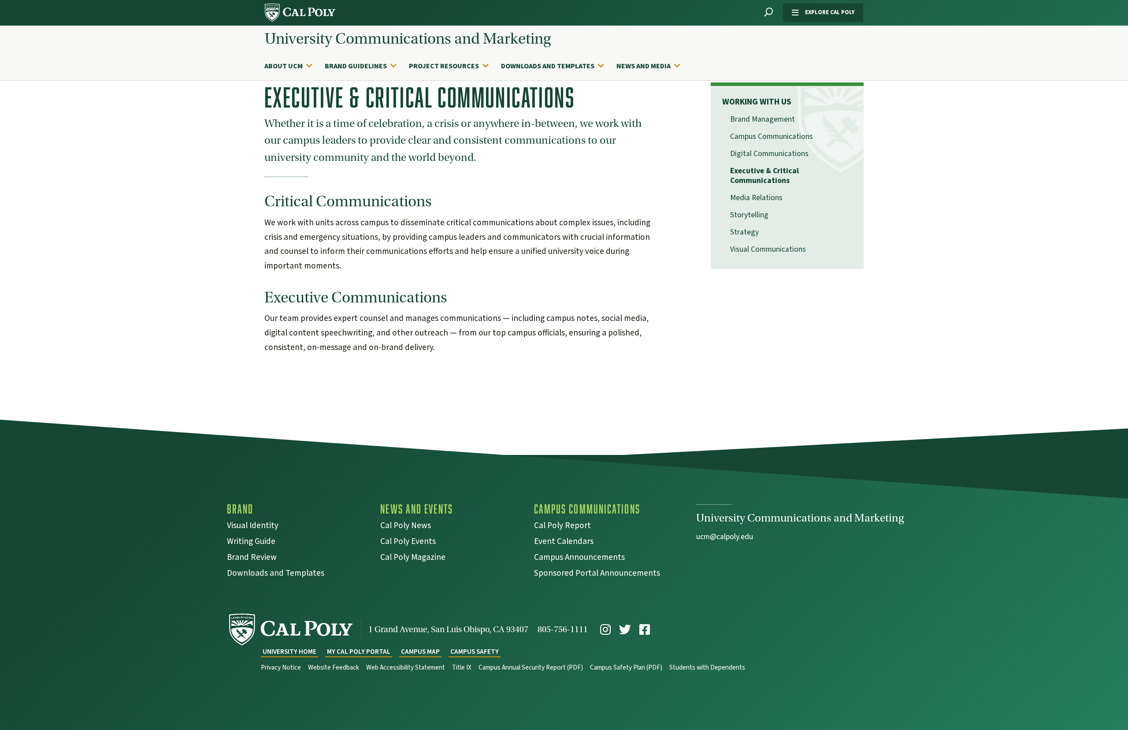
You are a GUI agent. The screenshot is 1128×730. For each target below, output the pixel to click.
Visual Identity (252, 526)
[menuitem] (292, 66)
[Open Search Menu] (768, 13)
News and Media (643, 66)
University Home (289, 651)
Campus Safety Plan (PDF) (626, 667)
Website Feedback (333, 667)
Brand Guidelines (356, 66)
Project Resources (444, 66)
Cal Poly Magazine (412, 558)
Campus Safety (474, 651)
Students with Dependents (707, 667)
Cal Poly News (405, 526)
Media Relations (756, 197)
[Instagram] (605, 629)
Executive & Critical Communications (764, 175)
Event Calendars (564, 542)
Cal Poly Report (562, 526)
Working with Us (756, 102)
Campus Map (420, 651)
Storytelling (749, 214)
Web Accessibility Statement (405, 667)
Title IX (461, 667)
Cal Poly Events (408, 542)
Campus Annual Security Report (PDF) (531, 667)
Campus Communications (771, 136)
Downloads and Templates (547, 66)
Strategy (744, 232)
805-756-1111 (563, 629)
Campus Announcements (579, 558)
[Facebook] (644, 629)
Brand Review (252, 558)
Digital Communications (769, 153)
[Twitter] (625, 629)
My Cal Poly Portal (358, 651)
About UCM (283, 66)
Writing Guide (251, 542)
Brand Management (762, 119)
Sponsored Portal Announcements (597, 574)
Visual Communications (768, 249)
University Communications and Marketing (408, 39)
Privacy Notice (281, 667)
